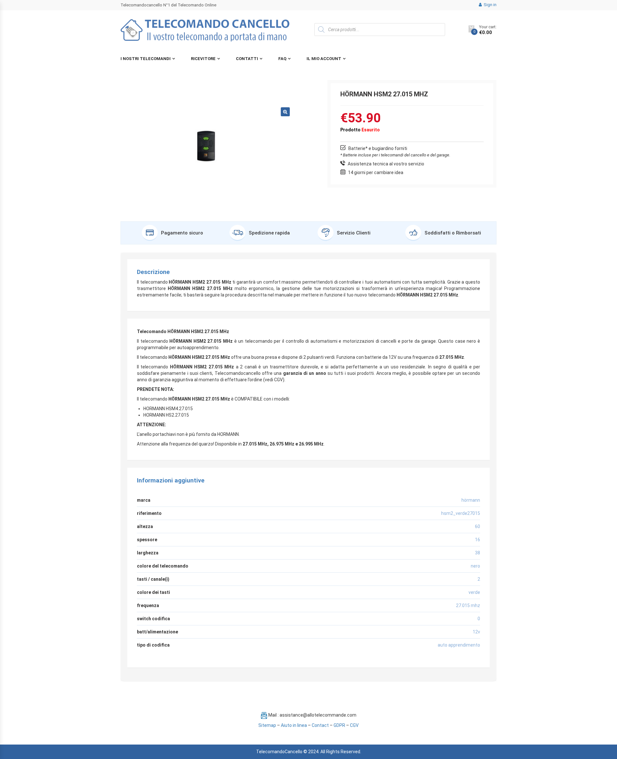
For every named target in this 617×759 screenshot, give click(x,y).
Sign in (489, 4)
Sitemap (267, 725)
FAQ (282, 58)
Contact (320, 725)
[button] (285, 111)
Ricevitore (203, 58)
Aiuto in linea (294, 725)
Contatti (247, 58)
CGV (354, 725)
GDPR (339, 725)
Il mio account (324, 58)
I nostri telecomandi (146, 58)
